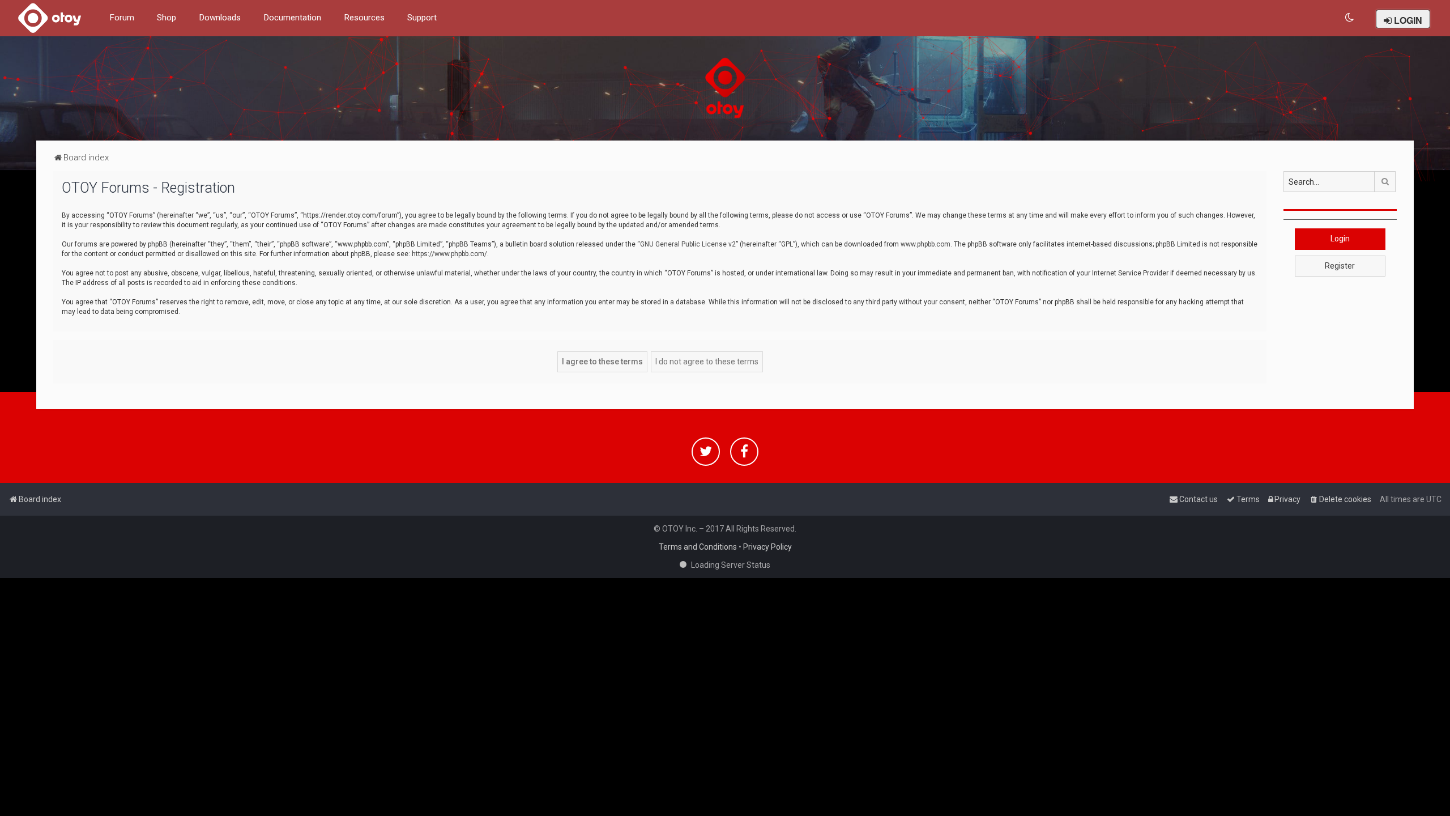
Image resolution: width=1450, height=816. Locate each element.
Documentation (292, 17)
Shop (166, 17)
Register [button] (1340, 265)
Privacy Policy (767, 546)
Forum (121, 17)
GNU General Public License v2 (688, 244)
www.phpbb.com (925, 244)
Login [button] (1340, 238)
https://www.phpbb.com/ (449, 254)
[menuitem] (1350, 18)
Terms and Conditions (698, 546)
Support (422, 17)
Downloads (220, 17)
